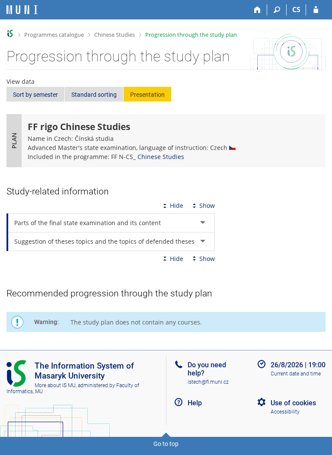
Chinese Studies (114, 34)
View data (20, 81)
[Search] (277, 10)
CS (296, 9)
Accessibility (285, 412)
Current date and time (296, 374)
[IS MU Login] (316, 10)
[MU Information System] (10, 33)
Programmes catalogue (54, 34)
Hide (176, 205)
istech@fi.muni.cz (208, 382)
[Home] (257, 10)
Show (207, 205)
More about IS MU (55, 385)
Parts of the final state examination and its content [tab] (87, 223)
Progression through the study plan (191, 34)
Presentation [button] (147, 94)
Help (195, 403)
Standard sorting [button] (94, 94)
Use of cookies (293, 403)
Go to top (166, 443)
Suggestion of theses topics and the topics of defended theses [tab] (104, 241)
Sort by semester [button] (35, 94)
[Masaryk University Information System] (22, 9)
